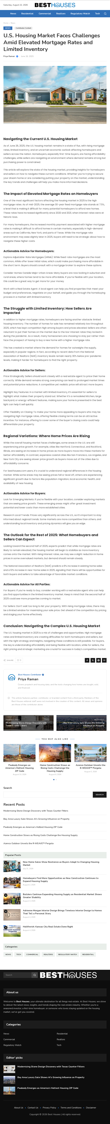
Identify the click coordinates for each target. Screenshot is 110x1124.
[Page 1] (53, 779)
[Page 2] (56, 779)
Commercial (45, 13)
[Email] (104, 660)
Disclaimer (91, 1107)
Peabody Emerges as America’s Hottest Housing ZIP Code (19, 768)
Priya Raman (28, 679)
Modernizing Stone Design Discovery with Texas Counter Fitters (35, 810)
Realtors (60, 13)
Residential (27, 13)
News (13, 13)
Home (5, 23)
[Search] (105, 13)
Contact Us (33, 1107)
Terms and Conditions (71, 1107)
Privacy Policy (49, 1107)
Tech (97, 13)
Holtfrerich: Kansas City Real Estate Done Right (48, 926)
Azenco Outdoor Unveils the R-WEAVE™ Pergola (90, 767)
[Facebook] (87, 660)
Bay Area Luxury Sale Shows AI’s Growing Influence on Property (36, 819)
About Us (18, 1107)
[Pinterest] (98, 660)
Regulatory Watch (80, 13)
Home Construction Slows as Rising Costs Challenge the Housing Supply (55, 768)
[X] (93, 660)
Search (100, 794)
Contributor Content (23, 28)
